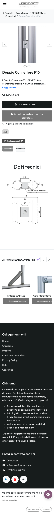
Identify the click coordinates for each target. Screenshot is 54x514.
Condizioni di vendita (13, 355)
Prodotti (8, 13)
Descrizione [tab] (7, 148)
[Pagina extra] (23, 479)
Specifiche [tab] (20, 148)
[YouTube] (15, 479)
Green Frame (22, 13)
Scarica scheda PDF (15, 141)
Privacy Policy (9, 360)
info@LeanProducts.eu (19, 465)
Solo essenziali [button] (33, 509)
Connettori (10, 16)
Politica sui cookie (9, 500)
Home (5, 341)
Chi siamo (7, 345)
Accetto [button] (46, 509)
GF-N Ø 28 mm (39, 13)
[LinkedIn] (6, 479)
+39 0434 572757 (16, 469)
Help (4, 364)
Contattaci (8, 369)
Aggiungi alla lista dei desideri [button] (19, 124)
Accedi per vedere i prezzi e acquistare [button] (28, 116)
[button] (4, 44)
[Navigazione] (4, 5)
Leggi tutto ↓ (9, 87)
